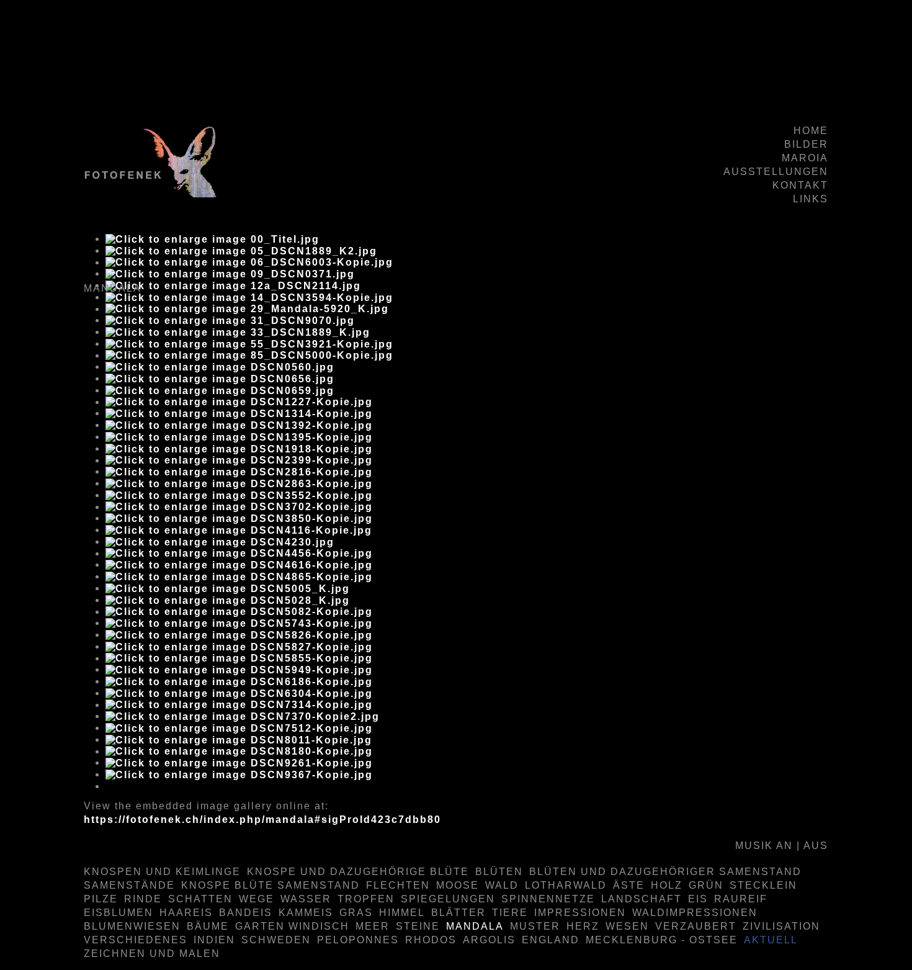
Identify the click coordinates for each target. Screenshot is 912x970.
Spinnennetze (548, 899)
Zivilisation (781, 926)
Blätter (458, 912)
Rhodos (431, 940)
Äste (629, 885)
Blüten (499, 871)
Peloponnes (358, 940)
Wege (256, 899)
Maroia (805, 158)
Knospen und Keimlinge (162, 871)
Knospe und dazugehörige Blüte (358, 871)
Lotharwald (566, 885)
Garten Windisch (292, 926)
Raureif (740, 899)
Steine (418, 926)
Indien (214, 940)
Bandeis (245, 912)
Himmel (402, 912)
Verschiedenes (135, 940)
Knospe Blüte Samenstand (270, 885)
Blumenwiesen (132, 926)
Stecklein (763, 885)
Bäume (208, 926)
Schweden (276, 940)
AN (784, 845)
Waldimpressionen (695, 912)
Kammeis (306, 912)
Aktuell (771, 940)
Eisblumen (118, 912)
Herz (582, 926)
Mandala (475, 926)
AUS (815, 845)
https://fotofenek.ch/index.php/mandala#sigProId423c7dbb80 (262, 819)
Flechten (398, 885)
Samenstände (129, 885)
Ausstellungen (775, 171)
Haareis (186, 912)
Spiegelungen (448, 899)
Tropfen (366, 899)
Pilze (101, 899)
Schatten (200, 899)
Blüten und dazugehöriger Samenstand (665, 871)
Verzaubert (695, 926)
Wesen (627, 926)
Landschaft (641, 899)
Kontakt (800, 185)
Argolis (489, 940)
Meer (372, 926)
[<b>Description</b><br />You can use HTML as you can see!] (212, 238)
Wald (502, 885)
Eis (698, 899)
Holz (666, 885)
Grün (706, 885)
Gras (356, 912)
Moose (457, 885)
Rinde (143, 899)
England (550, 940)
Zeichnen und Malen (152, 953)
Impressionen (580, 912)
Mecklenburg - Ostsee (662, 940)
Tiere (510, 912)
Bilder (806, 144)
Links (810, 199)
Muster (535, 926)
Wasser (305, 899)
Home (811, 130)
